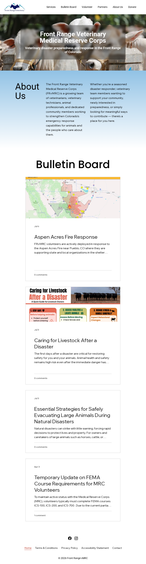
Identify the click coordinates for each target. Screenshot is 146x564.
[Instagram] (76, 538)
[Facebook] (69, 538)
